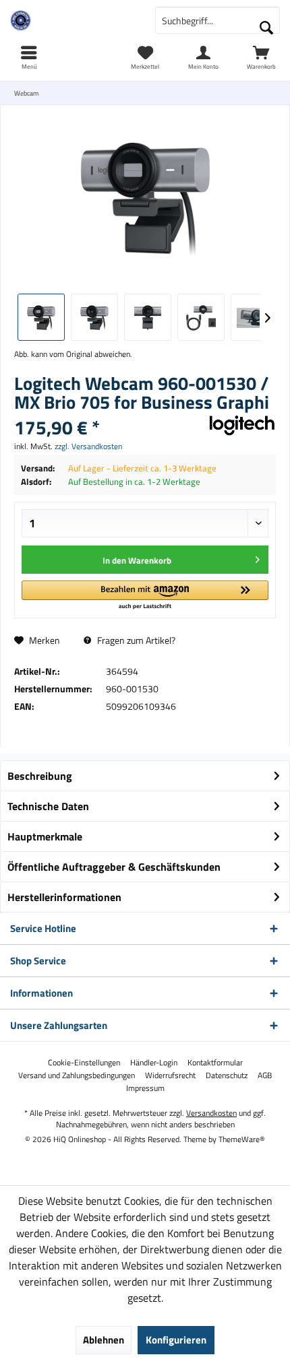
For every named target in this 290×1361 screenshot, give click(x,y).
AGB (265, 1075)
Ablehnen (103, 1340)
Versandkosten (211, 1112)
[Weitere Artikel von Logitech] (242, 425)
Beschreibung (39, 776)
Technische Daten (48, 806)
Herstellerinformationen (64, 897)
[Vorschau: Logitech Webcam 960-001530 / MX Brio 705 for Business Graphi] (41, 317)
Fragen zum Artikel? (135, 640)
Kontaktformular (215, 1062)
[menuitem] (261, 57)
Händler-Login (153, 1062)
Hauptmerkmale (44, 836)
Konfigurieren (176, 1340)
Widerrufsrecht (170, 1075)
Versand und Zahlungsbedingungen (76, 1075)
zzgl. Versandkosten (88, 446)
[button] (145, 595)
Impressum (145, 1088)
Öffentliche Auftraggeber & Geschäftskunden (114, 867)
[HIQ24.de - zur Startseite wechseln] (72, 20)
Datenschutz (227, 1075)
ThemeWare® (242, 1139)
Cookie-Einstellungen (84, 1062)
